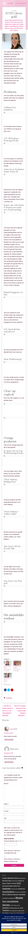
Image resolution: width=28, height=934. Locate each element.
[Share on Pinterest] (12, 689)
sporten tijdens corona (15, 905)
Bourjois (20, 20)
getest (15, 886)
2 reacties (9, 698)
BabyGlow (11, 878)
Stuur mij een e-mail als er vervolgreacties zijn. (12, 852)
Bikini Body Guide (6, 880)
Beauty (7, 20)
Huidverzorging (14, 888)
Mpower (15, 894)
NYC (11, 30)
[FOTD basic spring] (8, 675)
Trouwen (11, 913)
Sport (4, 901)
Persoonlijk (5, 898)
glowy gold (17, 22)
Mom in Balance (7, 894)
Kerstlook (20, 26)
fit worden (13, 883)
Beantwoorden (9, 739)
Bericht (6, 783)
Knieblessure (21, 888)
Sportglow (5, 908)
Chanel (20, 880)
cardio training (15, 880)
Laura (11, 729)
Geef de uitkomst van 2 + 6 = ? (13, 840)
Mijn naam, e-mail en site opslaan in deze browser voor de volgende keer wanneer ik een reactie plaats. (13, 831)
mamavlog (23, 891)
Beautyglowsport (22, 878)
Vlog (15, 913)
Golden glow (8, 24)
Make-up (11, 20)
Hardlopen (6, 888)
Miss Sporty (20, 28)
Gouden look (15, 24)
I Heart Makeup (14, 26)
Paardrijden (22, 894)
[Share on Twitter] (8, 689)
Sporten (6, 905)
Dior (23, 880)
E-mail (6, 811)
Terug (11, 3)
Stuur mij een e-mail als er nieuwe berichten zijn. (12, 860)
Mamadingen (17, 891)
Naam (6, 804)
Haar (19, 886)
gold (21, 22)
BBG (16, 878)
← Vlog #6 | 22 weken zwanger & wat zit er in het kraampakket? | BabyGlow (7, 710)
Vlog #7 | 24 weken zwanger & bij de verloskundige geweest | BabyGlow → (20, 710)
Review (19, 897)
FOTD (11, 22)
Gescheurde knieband (7, 886)
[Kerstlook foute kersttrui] (17, 663)
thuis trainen (5, 913)
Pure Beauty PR (11, 898)
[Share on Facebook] (5, 689)
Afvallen (4, 878)
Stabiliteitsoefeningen (14, 908)
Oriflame (15, 30)
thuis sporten (21, 910)
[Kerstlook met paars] (8, 663)
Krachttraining (8, 892)
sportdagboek (13, 901)
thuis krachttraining (13, 910)
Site (5, 818)
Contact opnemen (21, 3)
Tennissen (5, 910)
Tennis (21, 908)
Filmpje (8, 883)
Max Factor (13, 28)
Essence (7, 22)
